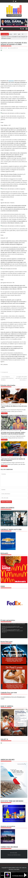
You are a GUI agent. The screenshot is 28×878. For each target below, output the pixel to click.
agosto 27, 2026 (5, 430)
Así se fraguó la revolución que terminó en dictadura (7, 378)
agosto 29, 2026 (5, 404)
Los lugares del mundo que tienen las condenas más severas (21, 378)
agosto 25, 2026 (5, 457)
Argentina (11, 80)
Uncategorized (5, 372)
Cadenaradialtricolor (13, 48)
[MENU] (26, 29)
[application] (14, 630)
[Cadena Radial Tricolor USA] (2, 28)
